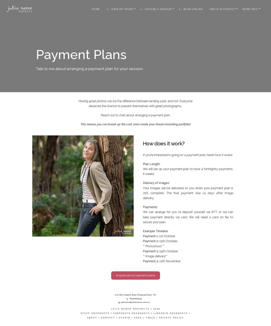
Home (96, 9)
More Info (250, 9)
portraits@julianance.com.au (135, 302)
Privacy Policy (171, 318)
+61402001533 (135, 298)
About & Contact (223, 9)
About (92, 318)
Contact (108, 318)
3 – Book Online (191, 9)
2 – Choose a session (156, 9)
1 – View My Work (120, 9)
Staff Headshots (95, 313)
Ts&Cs (150, 318)
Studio (124, 318)
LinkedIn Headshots (171, 313)
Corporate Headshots (131, 313)
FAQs (138, 318)
